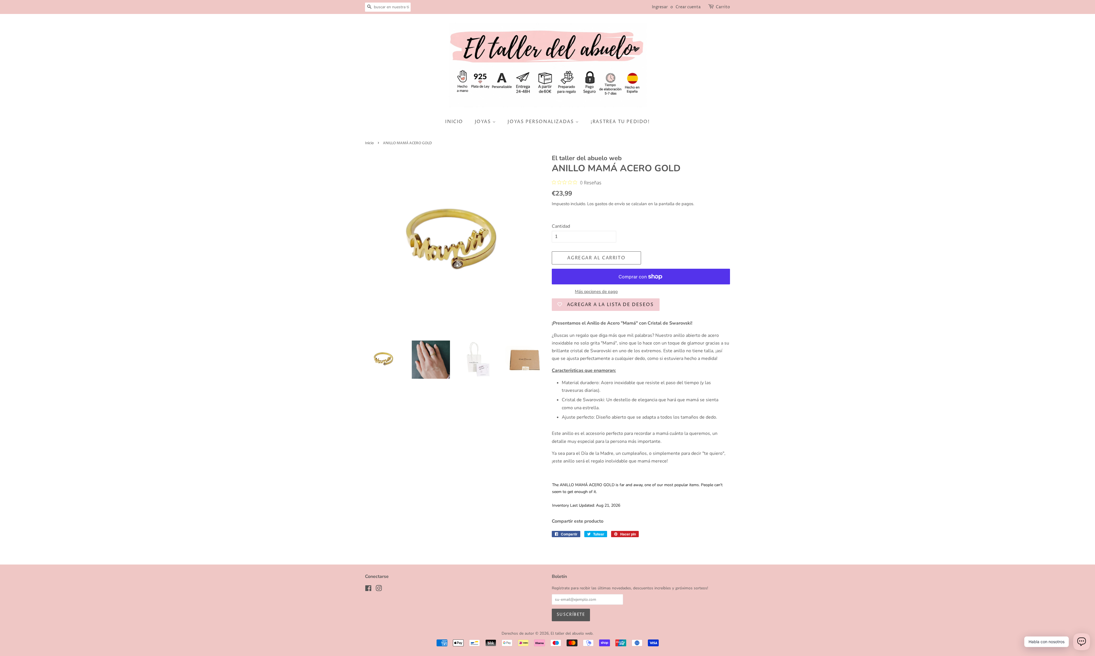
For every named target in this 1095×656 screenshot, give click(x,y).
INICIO (454, 122)
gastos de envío (610, 204)
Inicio (369, 143)
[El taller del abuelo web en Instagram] (379, 589)
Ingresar (660, 7)
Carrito (723, 7)
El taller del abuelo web (572, 633)
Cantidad (561, 226)
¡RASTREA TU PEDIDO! (620, 122)
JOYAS (484, 122)
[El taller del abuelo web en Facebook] (368, 589)
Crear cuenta (688, 7)
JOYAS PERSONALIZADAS (541, 122)
